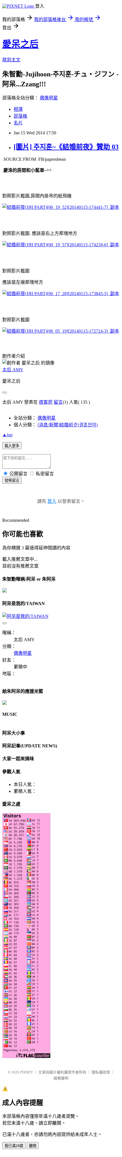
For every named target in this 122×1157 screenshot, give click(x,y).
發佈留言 (12, 480)
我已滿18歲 (14, 1146)
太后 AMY (12, 369)
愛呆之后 (20, 44)
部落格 (20, 116)
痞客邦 (45, 402)
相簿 (18, 109)
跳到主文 (11, 59)
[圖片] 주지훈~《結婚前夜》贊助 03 (66, 147)
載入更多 (12, 446)
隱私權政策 (101, 1072)
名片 (18, 122)
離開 (32, 1146)
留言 (58, 402)
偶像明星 (49, 97)
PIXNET (26, 1072)
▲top (7, 434)
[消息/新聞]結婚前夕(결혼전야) (67, 424)
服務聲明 (61, 1078)
